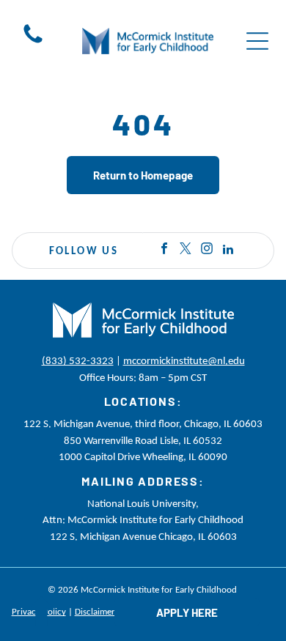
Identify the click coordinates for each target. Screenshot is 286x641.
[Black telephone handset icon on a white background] (33, 42)
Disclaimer (95, 611)
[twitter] (185, 251)
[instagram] (207, 251)
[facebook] (164, 251)
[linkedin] (228, 251)
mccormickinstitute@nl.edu (184, 360)
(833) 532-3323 (78, 360)
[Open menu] (257, 41)
